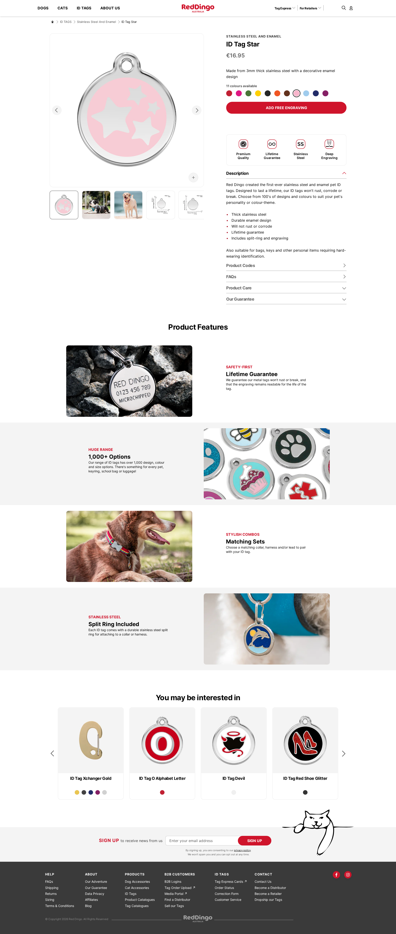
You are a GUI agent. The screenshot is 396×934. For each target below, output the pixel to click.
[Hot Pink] (239, 93)
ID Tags (130, 894)
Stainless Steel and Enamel (96, 22)
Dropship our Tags (268, 900)
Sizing (49, 900)
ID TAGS (66, 22)
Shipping (51, 888)
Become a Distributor (270, 888)
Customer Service (228, 900)
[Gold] (77, 792)
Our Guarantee (240, 299)
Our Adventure (96, 881)
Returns (51, 894)
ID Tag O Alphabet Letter (162, 778)
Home (52, 22)
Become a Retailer (268, 894)
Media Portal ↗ (176, 894)
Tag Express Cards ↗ (231, 881)
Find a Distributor (177, 900)
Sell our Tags (174, 906)
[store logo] (198, 8)
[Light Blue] (306, 93)
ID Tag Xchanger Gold (90, 778)
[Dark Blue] (316, 93)
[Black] (268, 93)
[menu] (81, 8)
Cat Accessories (137, 888)
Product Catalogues (140, 900)
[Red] (229, 93)
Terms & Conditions (59, 906)
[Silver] (104, 792)
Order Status (224, 888)
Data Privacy (94, 894)
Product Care (239, 287)
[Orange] (277, 93)
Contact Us (263, 881)
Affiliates (91, 900)
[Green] (248, 93)
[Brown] (287, 93)
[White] (233, 792)
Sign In (351, 8)
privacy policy (242, 850)
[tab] (286, 173)
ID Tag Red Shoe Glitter (305, 778)
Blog (88, 906)
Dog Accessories (137, 881)
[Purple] (325, 93)
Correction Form (227, 894)
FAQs (49, 881)
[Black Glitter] (305, 792)
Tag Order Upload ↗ (180, 888)
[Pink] (296, 93)
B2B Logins (173, 881)
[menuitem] (45, 8)
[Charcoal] (84, 792)
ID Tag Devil (234, 778)
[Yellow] (258, 93)
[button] (287, 8)
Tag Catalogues (136, 906)
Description (237, 173)
